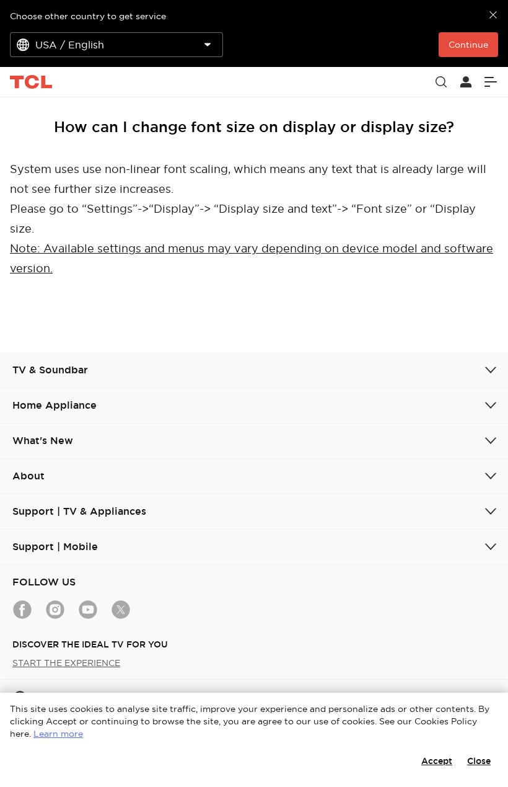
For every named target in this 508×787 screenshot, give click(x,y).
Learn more (58, 733)
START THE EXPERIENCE (66, 663)
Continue (468, 44)
